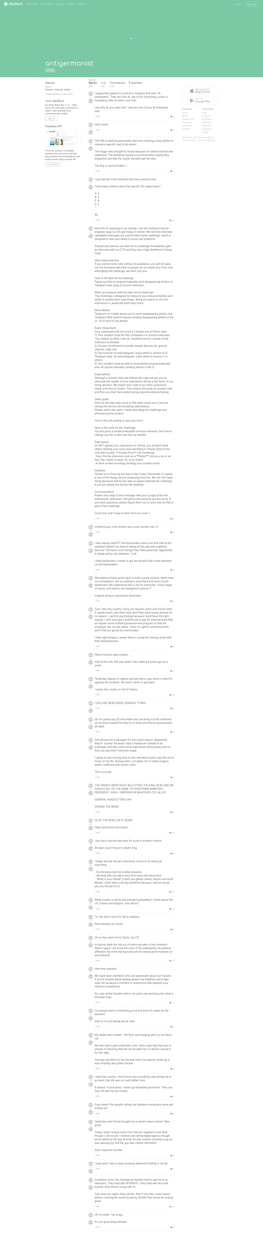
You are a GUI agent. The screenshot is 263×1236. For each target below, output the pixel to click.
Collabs (70, 4)
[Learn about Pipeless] (63, 138)
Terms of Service (206, 140)
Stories (59, 4)
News (185, 116)
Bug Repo (206, 119)
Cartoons (206, 122)
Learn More (53, 164)
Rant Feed (32, 4)
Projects (206, 116)
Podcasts (206, 125)
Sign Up (251, 4)
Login (238, 4)
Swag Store (188, 119)
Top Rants (47, 4)
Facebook (207, 129)
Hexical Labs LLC (206, 137)
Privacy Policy (189, 140)
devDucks (187, 125)
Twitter (205, 132)
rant (97, 116)
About (185, 112)
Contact (186, 129)
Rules (204, 112)
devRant (186, 137)
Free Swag (187, 122)
